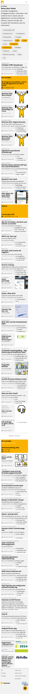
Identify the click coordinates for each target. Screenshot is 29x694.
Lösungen (3, 676)
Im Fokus (3, 673)
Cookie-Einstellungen (20, 676)
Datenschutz (18, 673)
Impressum (18, 670)
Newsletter (18, 678)
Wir (2, 670)
